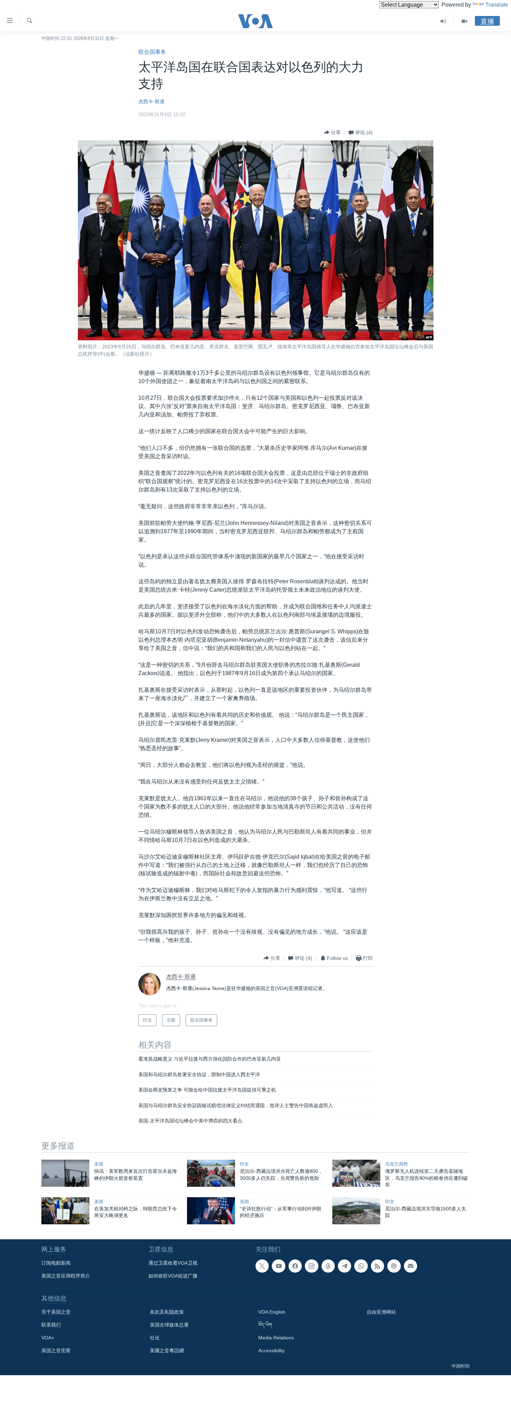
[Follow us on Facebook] (295, 1266)
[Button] (332, 132)
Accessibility (271, 1350)
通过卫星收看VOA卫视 (172, 1263)
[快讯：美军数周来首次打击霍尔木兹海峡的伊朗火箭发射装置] (65, 1173)
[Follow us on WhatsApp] (360, 1266)
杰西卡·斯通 (151, 101)
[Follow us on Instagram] (311, 1266)
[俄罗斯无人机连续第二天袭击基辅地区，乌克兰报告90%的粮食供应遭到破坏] (356, 1173)
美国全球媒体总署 (169, 1325)
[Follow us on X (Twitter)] (262, 1266)
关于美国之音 (56, 1312)
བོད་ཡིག (265, 1325)
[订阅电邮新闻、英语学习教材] (410, 1266)
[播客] (393, 1266)
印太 (244, 1164)
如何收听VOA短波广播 (172, 1276)
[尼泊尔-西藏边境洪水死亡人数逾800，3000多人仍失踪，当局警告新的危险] (211, 1173)
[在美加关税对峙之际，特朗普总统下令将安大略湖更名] (65, 1210)
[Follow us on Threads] (328, 1266)
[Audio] (443, 21)
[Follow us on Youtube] (278, 1266)
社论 (155, 1337)
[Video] (464, 21)
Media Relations (276, 1337)
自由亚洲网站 (381, 1312)
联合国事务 (152, 52)
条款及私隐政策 (167, 1312)
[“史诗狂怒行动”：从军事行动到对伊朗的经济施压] (211, 1210)
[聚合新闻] (377, 1266)
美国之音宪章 (56, 1350)
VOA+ (47, 1337)
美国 (98, 1164)
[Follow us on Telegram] (344, 1266)
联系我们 (51, 1325)
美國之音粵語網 (167, 1350)
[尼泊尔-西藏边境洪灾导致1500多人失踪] (356, 1210)
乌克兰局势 (396, 1164)
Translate (496, 5)
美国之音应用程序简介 (65, 1276)
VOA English (271, 1312)
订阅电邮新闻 (56, 1263)
